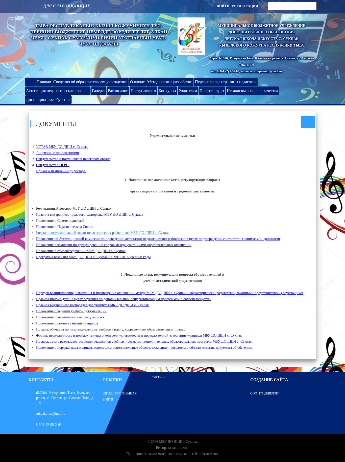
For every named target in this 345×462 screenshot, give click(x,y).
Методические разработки (169, 82)
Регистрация (245, 6)
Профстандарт (212, 91)
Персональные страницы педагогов (226, 82)
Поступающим (143, 91)
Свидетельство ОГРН (52, 165)
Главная (44, 82)
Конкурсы (167, 91)
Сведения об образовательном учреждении (90, 82)
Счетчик (159, 377)
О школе (137, 82)
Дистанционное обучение (48, 99)
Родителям (188, 91)
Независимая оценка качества (252, 91)
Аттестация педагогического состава (57, 91)
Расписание (118, 91)
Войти (223, 6)
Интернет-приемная (120, 393)
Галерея (98, 91)
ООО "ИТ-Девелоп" (265, 393)
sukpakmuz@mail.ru (50, 413)
